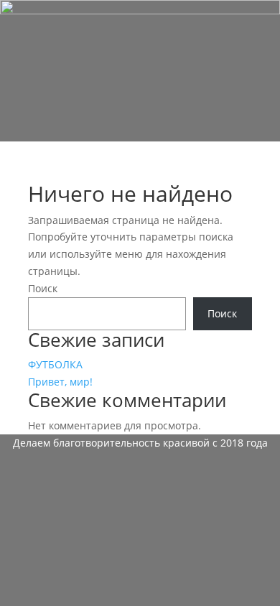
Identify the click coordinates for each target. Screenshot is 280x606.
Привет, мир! (60, 381)
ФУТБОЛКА (55, 364)
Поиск (42, 288)
